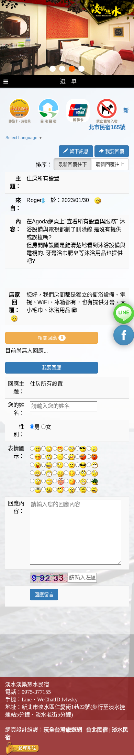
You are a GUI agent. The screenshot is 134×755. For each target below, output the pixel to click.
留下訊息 (78, 151)
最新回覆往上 (110, 164)
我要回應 (51, 367)
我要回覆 (114, 151)
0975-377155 (36, 692)
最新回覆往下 (72, 164)
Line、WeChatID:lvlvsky (50, 699)
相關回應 (50, 338)
